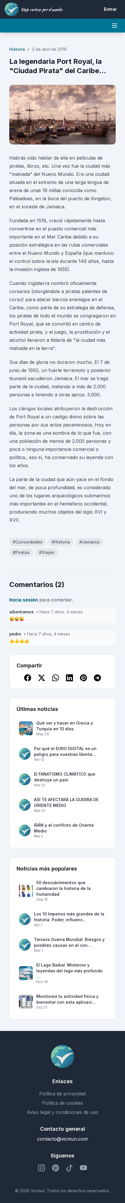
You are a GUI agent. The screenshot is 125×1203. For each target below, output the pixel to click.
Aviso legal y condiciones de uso (62, 1112)
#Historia (61, 541)
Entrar (110, 9)
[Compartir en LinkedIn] (69, 677)
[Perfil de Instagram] (41, 1167)
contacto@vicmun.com (62, 1139)
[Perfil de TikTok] (69, 1167)
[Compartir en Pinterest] (83, 677)
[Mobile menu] (114, 25)
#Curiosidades (27, 541)
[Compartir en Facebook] (27, 677)
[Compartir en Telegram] (97, 677)
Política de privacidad (62, 1094)
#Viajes (46, 552)
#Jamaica (89, 541)
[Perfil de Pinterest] (55, 1167)
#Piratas (21, 552)
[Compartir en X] (41, 677)
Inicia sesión (23, 600)
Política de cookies (62, 1103)
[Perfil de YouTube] (83, 1167)
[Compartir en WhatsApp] (55, 677)
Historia (17, 49)
